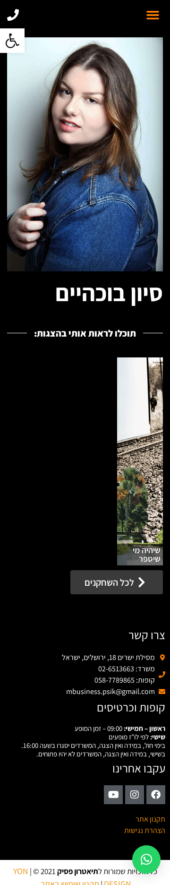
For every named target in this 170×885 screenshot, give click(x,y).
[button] (12, 40)
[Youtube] (113, 794)
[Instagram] (134, 794)
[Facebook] (155, 794)
